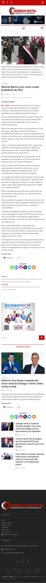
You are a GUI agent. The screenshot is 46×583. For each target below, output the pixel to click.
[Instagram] (21, 267)
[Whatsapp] (12, 267)
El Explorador (6, 532)
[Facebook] (16, 267)
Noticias (4, 83)
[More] (34, 267)
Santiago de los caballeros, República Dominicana (20, 546)
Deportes (4, 527)
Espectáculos (5, 525)
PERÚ (7, 105)
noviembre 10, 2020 (9, 94)
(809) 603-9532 (9, 549)
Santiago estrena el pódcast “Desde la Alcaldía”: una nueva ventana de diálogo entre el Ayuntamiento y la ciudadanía (28, 427)
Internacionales (6, 522)
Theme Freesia (27, 576)
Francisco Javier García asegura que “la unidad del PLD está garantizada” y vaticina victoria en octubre (30, 443)
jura (10, 97)
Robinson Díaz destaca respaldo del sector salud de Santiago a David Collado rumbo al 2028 (22, 383)
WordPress (35, 576)
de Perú (6, 97)
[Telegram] (29, 267)
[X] (25, 267)
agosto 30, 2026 (7, 390)
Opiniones (4, 530)
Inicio (3, 520)
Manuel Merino (16, 97)
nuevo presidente (27, 97)
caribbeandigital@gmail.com (14, 553)
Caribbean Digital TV (11, 534)
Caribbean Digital (7, 576)
